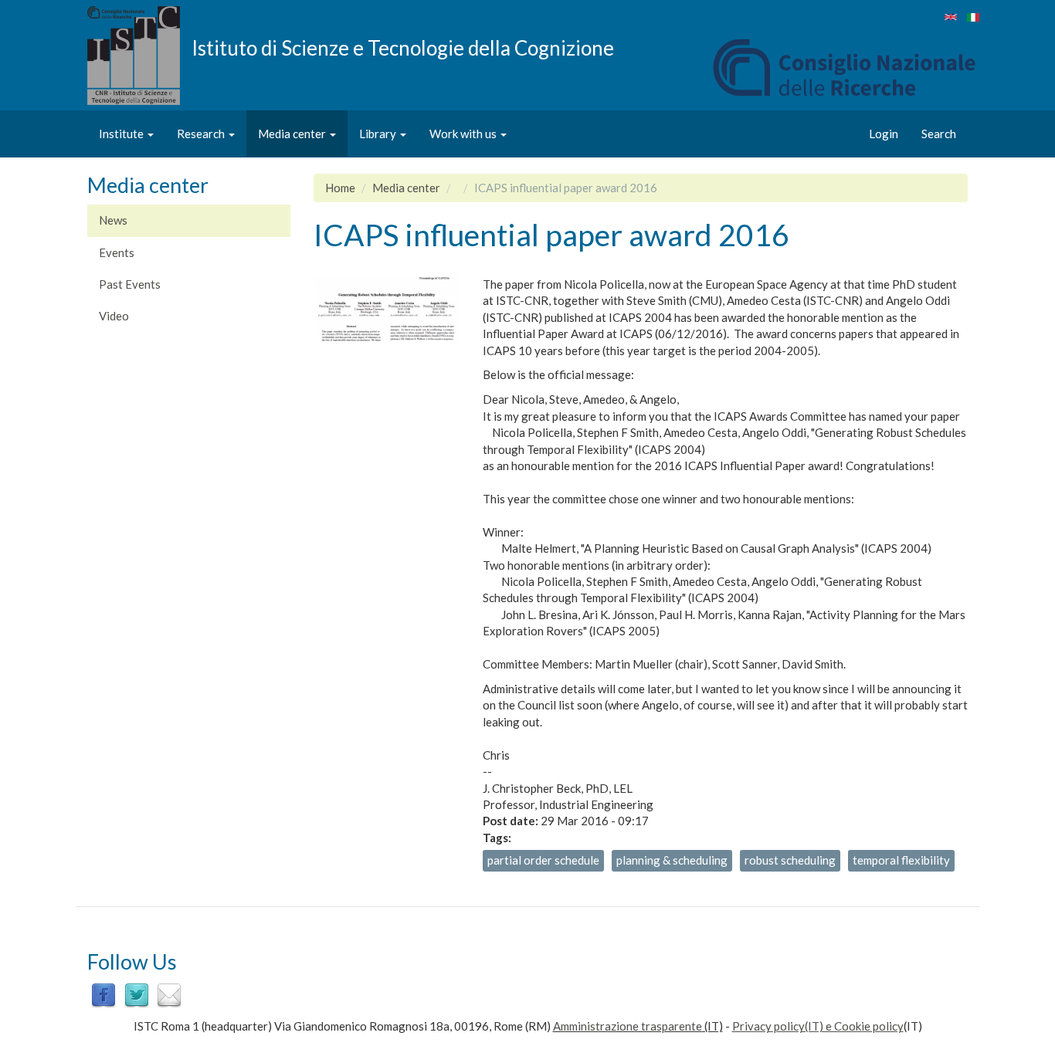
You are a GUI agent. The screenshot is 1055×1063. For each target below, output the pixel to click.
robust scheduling (790, 860)
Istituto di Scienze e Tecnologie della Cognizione (403, 47)
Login (883, 133)
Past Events (130, 284)
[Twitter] (136, 994)
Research (202, 133)
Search (938, 133)
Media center (293, 133)
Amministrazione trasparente (627, 1026)
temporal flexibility (901, 860)
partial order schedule (543, 860)
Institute (122, 133)
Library (379, 133)
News (113, 220)
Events (116, 252)
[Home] (139, 55)
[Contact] (169, 994)
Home (340, 188)
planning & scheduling (672, 860)
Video (114, 316)
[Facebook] (103, 994)
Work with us (464, 133)
